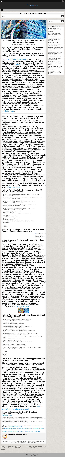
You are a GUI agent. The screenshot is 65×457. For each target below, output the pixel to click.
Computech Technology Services (15, 59)
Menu (4, 1)
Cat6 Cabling (17, 441)
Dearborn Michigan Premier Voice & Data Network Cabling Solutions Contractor (55, 30)
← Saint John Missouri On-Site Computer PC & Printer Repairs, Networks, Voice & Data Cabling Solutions (11, 448)
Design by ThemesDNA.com (32, 455)
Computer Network (23, 441)
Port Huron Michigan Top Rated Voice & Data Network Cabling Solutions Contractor (54, 44)
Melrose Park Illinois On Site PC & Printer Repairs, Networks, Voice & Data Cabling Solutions (24, 41)
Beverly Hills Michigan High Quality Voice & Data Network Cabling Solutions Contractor (55, 58)
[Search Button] (63, 1)
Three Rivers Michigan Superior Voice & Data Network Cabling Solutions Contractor (55, 53)
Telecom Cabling (33, 442)
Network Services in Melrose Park (15, 409)
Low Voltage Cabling (30, 441)
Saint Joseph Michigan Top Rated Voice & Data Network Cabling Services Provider (55, 68)
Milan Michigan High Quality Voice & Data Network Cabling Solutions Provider (55, 72)
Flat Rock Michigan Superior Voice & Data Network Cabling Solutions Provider (55, 63)
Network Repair (27, 442)
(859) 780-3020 (8, 111)
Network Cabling (38, 441)
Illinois (33, 44)
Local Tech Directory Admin (18, 44)
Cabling (8, 441)
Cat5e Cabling (12, 441)
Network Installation (20, 442)
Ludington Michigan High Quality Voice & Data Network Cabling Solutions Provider (55, 39)
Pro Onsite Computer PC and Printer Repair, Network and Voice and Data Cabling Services (21, 431)
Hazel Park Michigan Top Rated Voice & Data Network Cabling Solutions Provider (54, 34)
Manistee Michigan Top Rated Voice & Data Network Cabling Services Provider (55, 49)
